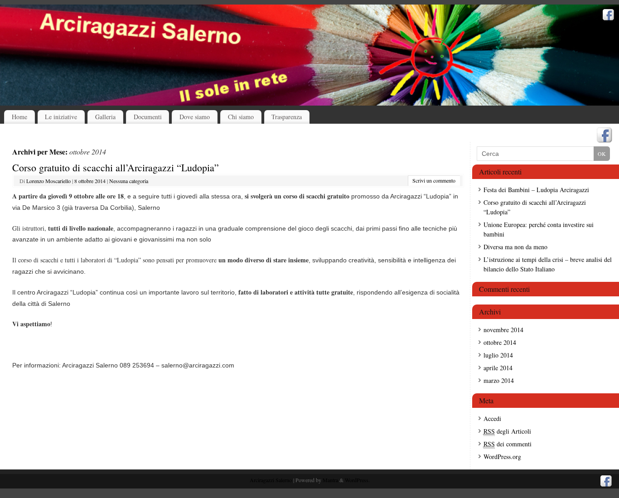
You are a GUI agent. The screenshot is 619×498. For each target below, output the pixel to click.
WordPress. (357, 479)
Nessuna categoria (128, 180)
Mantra (330, 479)
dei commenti (508, 444)
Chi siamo (241, 116)
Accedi (492, 418)
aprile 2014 (498, 367)
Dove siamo (194, 116)
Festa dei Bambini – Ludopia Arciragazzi (536, 189)
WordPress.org (502, 456)
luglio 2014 (498, 355)
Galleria (105, 116)
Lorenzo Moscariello (48, 180)
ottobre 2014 (500, 342)
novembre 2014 (503, 329)
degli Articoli (507, 431)
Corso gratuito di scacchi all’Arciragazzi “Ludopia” (115, 167)
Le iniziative (61, 116)
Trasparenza (286, 116)
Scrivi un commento (433, 180)
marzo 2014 (499, 380)
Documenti (148, 116)
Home (19, 116)
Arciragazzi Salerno (271, 479)
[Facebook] (608, 16)
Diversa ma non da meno (515, 246)
